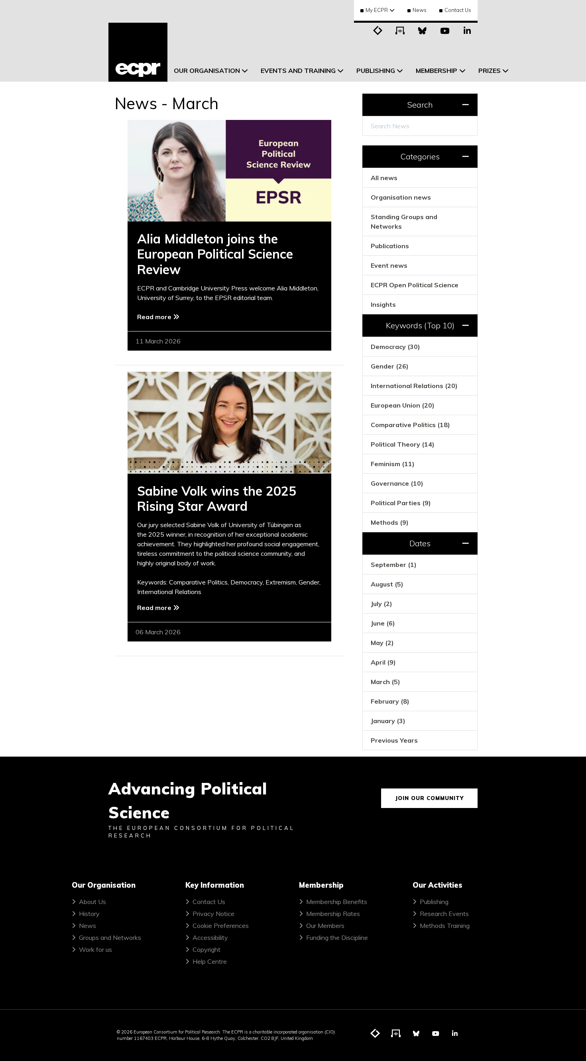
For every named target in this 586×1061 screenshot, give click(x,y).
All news (384, 178)
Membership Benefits (336, 902)
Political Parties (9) (401, 503)
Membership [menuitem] (436, 71)
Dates (420, 543)
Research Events (444, 914)
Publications (390, 246)
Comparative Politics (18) (410, 425)
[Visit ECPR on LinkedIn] (467, 30)
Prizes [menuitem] (489, 71)
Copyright (206, 949)
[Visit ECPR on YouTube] (445, 30)
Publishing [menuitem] (375, 71)
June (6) (383, 623)
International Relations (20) (414, 386)
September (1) (394, 565)
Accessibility (210, 937)
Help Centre (210, 961)
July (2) (381, 604)
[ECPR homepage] (137, 52)
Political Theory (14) (403, 444)
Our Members (325, 926)
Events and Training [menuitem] (298, 71)
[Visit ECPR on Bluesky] (422, 30)
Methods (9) (390, 522)
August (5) (387, 584)
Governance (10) (397, 483)
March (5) (385, 682)
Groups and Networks (110, 937)
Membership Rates (333, 914)
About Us (92, 902)
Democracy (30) (395, 347)
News (420, 10)
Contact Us (457, 10)
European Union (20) (403, 405)
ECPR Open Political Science (414, 285)
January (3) (388, 721)
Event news (389, 265)
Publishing (434, 902)
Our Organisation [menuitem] (207, 71)
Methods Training (445, 926)
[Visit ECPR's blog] (378, 30)
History (89, 914)
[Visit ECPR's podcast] (400, 30)
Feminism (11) (393, 464)
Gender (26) (390, 366)
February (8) (390, 701)
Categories (420, 156)
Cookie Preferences (221, 926)
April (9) (383, 662)
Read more (155, 317)
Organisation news (401, 197)
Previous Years (394, 740)
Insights (383, 304)
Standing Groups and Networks (404, 221)
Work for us (95, 949)
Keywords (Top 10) (420, 325)
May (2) (382, 643)
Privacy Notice (213, 914)
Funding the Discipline (337, 937)
